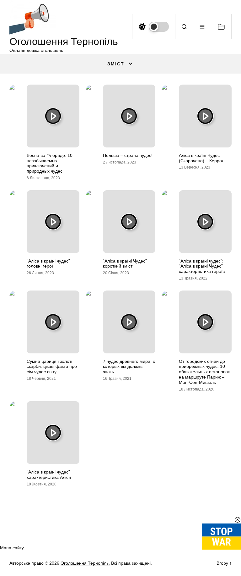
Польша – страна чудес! (128, 155)
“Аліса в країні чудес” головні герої (48, 263)
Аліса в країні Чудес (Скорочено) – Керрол (201, 158)
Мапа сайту (12, 547)
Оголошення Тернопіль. (85, 563)
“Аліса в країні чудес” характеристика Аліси (49, 474)
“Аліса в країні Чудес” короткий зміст (125, 263)
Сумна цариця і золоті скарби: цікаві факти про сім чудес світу (52, 366)
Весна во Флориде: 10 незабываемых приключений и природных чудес (49, 163)
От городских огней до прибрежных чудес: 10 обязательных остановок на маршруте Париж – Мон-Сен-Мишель (204, 372)
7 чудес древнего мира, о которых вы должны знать (129, 366)
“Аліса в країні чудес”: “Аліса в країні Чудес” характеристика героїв (202, 266)
